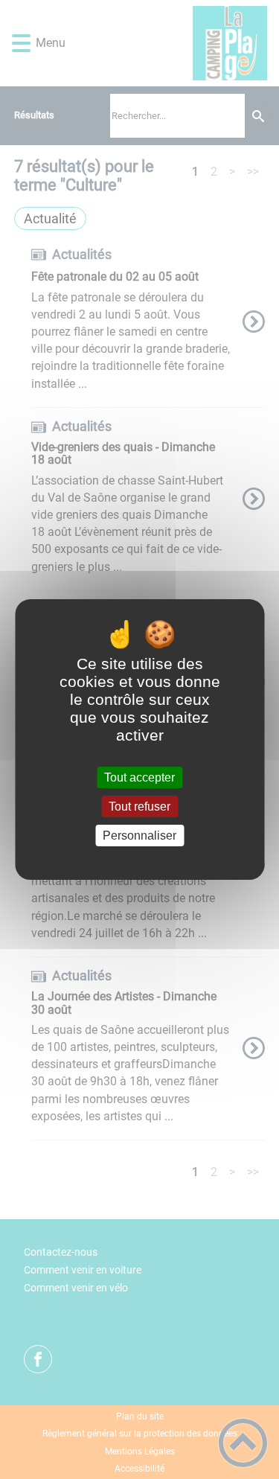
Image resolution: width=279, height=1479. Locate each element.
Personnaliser (139, 835)
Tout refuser (139, 806)
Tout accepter (139, 777)
